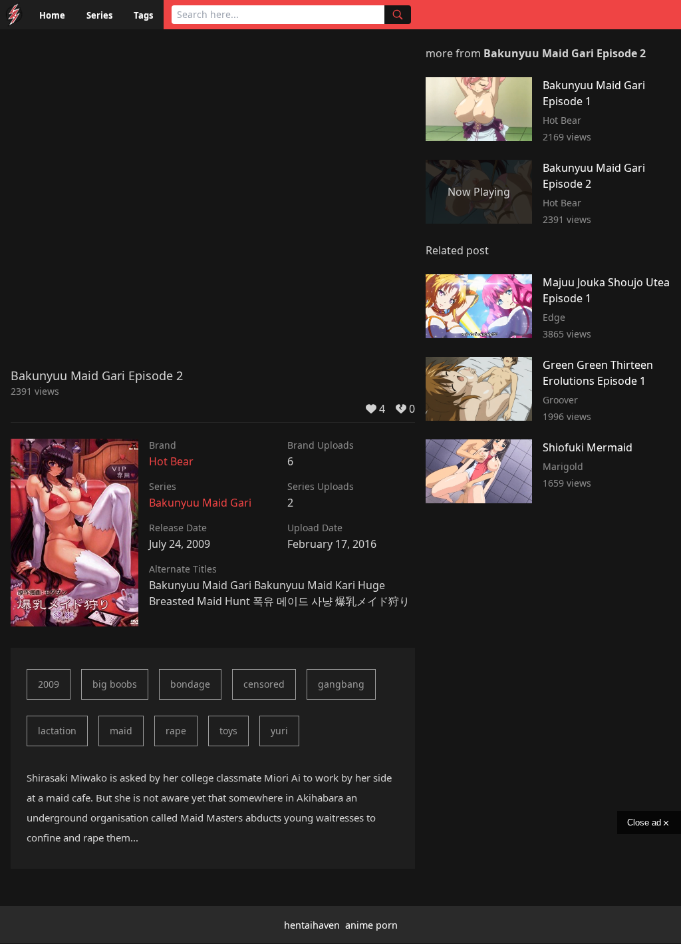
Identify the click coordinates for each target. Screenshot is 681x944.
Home (52, 15)
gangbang (341, 684)
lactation (57, 730)
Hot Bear (171, 461)
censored (264, 684)
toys (228, 730)
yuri (279, 730)
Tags (143, 15)
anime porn (371, 925)
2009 (48, 684)
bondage (190, 684)
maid (121, 730)
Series (99, 15)
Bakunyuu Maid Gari (200, 502)
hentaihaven (312, 925)
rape (176, 730)
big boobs (114, 684)
